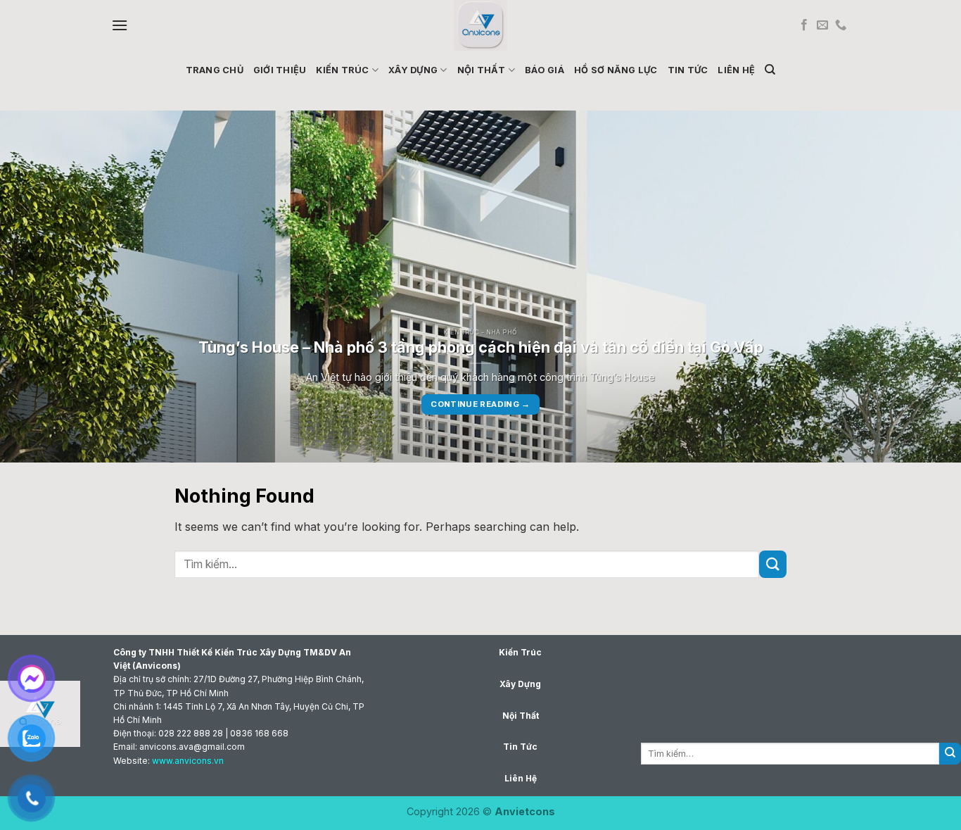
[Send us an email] (822, 25)
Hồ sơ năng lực (616, 70)
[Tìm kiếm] (770, 69)
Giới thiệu (280, 70)
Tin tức (688, 70)
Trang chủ (214, 70)
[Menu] (119, 25)
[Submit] (773, 564)
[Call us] (840, 25)
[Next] (923, 286)
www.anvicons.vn (188, 760)
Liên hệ (736, 70)
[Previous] (37, 286)
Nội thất (481, 70)
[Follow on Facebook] (804, 25)
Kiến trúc (342, 70)
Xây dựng (413, 70)
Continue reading (480, 404)
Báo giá (544, 70)
